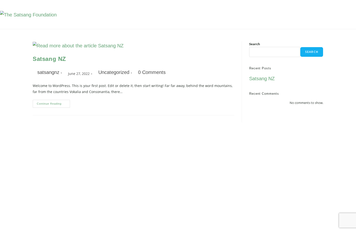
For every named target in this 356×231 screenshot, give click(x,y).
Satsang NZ (49, 59)
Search (254, 44)
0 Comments (152, 72)
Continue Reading (53, 102)
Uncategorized (113, 72)
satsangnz (48, 72)
